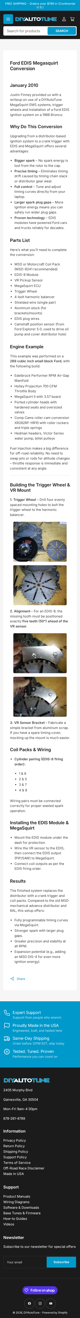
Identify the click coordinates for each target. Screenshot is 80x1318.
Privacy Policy (14, 1140)
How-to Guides (15, 1218)
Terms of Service (17, 1163)
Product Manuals (16, 1196)
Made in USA (13, 1174)
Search (62, 31)
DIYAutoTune (32, 1312)
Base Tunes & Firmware (22, 1213)
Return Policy (14, 1146)
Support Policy (15, 1157)
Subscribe (61, 1262)
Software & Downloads (21, 1207)
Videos (8, 1224)
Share (21, 979)
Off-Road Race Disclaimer (23, 1168)
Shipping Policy (15, 1151)
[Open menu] (8, 19)
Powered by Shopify (55, 1312)
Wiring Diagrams (16, 1202)
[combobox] (40, 31)
